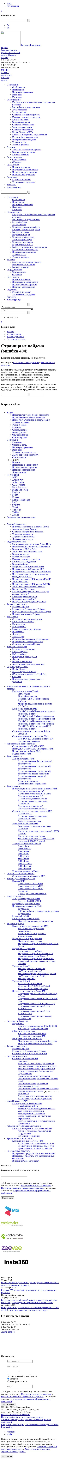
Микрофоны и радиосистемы (26, 107)
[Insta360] (16, 1267)
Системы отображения (23, 125)
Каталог (10, 331)
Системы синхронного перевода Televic (31, 731)
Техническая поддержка (23, 182)
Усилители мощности (22, 534)
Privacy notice (52, 1092)
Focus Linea (23, 846)
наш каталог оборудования (26, 362)
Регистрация (13, 6)
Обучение (17, 162)
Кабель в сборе (19, 654)
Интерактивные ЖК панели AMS (28, 569)
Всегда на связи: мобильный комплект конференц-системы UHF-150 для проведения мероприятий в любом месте (29, 1301)
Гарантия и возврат (21, 179)
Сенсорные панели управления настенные (38, 1088)
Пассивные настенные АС (30, 796)
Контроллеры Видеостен (24, 561)
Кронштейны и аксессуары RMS (27, 1141)
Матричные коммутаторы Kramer (28, 566)
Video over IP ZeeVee (22, 966)
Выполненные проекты (23, 152)
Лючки (15, 659)
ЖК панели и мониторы (23, 1031)
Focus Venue (23, 851)
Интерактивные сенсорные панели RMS (31, 571)
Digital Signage (19, 669)
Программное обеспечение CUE (27, 641)
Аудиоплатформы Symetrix (25, 529)
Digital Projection (20, 490)
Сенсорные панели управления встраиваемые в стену (33, 1084)
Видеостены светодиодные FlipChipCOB (37, 1026)
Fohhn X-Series (25, 863)
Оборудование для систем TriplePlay (29, 674)
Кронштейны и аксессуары (25, 137)
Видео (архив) (19, 432)
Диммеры (16, 634)
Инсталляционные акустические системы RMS (34, 789)
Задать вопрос (8, 1332)
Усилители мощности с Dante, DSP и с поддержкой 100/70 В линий (36, 839)
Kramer (15, 497)
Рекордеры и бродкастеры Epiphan (28, 609)
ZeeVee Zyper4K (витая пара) (31, 968)
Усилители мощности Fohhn (25, 871)
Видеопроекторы (20, 554)
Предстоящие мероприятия (25, 169)
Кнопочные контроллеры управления (36, 1063)
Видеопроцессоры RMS (23, 948)
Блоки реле (23, 1061)
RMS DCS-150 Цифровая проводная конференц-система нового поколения (36, 722)
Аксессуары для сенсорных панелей (35, 1096)
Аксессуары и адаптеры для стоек (28, 664)
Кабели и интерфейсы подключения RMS (32, 1128)
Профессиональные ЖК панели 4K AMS (31, 579)
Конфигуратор (14, 187)
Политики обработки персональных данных (22, 1188)
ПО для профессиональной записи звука (31, 611)
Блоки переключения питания (26, 629)
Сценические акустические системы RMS (32, 811)
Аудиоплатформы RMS (23, 759)
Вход (9, 3)
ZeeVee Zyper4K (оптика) (30, 971)
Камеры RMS (18, 881)
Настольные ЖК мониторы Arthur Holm (31, 546)
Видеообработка (20, 564)
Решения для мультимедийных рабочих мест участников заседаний (36, 1109)
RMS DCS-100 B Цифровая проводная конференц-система (36, 712)
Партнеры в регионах (22, 92)
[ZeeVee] (12, 1254)
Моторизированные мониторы (27, 1038)
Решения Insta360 (20, 916)
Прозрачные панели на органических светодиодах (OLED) (30, 575)
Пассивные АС (25, 813)
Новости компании (21, 167)
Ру (8, 25)
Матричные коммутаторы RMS (27, 938)
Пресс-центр (13, 164)
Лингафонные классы (22, 539)
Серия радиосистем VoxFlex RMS (28, 746)
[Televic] (12, 1229)
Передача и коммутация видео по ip (29, 601)
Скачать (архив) (19, 430)
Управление (12, 616)
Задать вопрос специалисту (25, 455)
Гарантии (16, 427)
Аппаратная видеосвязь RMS (26, 898)
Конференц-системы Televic (25, 691)
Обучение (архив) (20, 435)
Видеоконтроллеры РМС (24, 599)
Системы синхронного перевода (27, 532)
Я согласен (7, 1456)
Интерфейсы (18, 631)
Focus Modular (24, 848)
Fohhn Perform (24, 868)
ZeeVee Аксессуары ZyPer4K (31, 976)
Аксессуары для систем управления (35, 1098)
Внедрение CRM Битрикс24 (25, 1161)
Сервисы (16, 676)
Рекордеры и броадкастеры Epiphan (29, 1051)
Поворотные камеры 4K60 (30, 888)
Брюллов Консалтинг (31, 45)
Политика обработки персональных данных (22, 1417)
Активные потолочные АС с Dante (34, 794)
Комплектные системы (23, 621)
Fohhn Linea (23, 861)
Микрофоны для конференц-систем (35, 704)
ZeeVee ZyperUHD (26, 978)
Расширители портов (28, 781)
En (8, 28)
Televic (15, 507)
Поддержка (12, 177)
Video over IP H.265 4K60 (30, 983)
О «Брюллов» (18, 87)
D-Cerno (22, 701)
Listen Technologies (21, 500)
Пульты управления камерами (32, 893)
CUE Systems (18, 485)
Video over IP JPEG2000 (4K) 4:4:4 (34, 986)
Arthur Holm (18, 482)
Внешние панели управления (32, 784)
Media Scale (23, 858)
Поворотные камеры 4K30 (30, 886)
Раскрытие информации (12, 1424)
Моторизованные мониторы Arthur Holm (31, 544)
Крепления (23, 891)
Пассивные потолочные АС (31, 791)
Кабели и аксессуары (17, 646)
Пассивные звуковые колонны (32, 798)
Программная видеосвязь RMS (27, 906)
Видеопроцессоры (21, 556)
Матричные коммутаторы (30, 941)
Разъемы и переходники (23, 649)
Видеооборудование (16, 541)
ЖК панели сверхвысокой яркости (28, 586)
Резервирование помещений (31, 1113)
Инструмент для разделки (24, 656)
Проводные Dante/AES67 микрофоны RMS (32, 749)
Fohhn (15, 495)
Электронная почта (19, 1381)
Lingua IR (22, 734)
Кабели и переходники (29, 1136)
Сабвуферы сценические (29, 821)
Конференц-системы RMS (24, 709)
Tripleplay (16, 510)
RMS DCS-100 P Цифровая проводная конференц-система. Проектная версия (36, 717)
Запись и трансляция (22, 127)
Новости (16, 462)
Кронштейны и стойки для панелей (35, 1148)
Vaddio (15, 512)
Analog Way (17, 480)
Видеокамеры (24, 913)
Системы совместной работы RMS (28, 876)
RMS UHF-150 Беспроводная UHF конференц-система (34, 727)
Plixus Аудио (24, 694)
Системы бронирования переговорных (30, 639)
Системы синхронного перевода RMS (30, 736)
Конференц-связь (20, 120)
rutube (9, 1434)
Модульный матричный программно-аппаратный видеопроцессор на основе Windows (36, 961)
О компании (12, 85)
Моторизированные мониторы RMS (35, 1043)
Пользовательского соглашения (36, 1185)
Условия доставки (20, 144)
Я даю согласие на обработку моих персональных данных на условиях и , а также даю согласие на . (28, 1188)
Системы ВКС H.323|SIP (29, 901)
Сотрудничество (14, 157)
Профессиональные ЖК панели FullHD (31, 584)
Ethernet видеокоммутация (24, 596)
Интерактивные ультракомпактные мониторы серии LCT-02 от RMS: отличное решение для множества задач (30, 1308)
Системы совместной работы (26, 115)
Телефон (14, 1379)
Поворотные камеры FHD (30, 883)
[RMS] (12, 1216)
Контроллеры (18, 624)
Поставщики (18, 90)
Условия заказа (19, 142)
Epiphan (16, 492)
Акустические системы (23, 537)
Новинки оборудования (23, 174)
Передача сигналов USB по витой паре (36, 1003)
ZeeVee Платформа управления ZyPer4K (37, 973)
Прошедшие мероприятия (24, 172)
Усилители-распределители (31, 928)
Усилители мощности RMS (25, 823)
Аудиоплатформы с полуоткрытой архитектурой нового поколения (34, 772)
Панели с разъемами (22, 661)
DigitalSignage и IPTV (28, 1106)
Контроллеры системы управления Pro (36, 1068)
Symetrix (16, 505)
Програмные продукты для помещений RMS (33, 1153)
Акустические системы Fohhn (26, 843)
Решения (11, 147)
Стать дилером (19, 159)
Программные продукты (24, 139)
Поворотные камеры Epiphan (26, 614)
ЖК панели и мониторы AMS (32, 1033)
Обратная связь (19, 445)
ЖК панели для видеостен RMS (27, 551)
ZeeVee (15, 515)
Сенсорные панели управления (27, 619)
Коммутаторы (24, 931)
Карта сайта (6, 1427)
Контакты (17, 97)
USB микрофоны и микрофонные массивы (38, 911)
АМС (14, 477)
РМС (14, 502)
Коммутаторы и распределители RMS (30, 926)
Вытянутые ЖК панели (23, 589)
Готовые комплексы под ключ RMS (41, 1424)
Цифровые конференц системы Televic (30, 527)
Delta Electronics (19, 487)
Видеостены (18, 1023)
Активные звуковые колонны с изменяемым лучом (32, 817)
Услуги (10, 412)
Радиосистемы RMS (21, 754)
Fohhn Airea (23, 856)
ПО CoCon (23, 706)
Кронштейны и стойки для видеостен (36, 1146)
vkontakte (11, 1432)
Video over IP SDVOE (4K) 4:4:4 (33, 988)
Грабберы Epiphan (20, 606)
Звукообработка (19, 110)
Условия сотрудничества (24, 452)
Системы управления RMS (25, 1058)
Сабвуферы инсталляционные (32, 808)
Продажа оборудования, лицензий (28, 417)
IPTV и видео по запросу (24, 671)
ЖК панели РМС (20, 581)
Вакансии (17, 95)
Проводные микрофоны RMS (26, 751)
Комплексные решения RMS (25, 918)
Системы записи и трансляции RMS (29, 1053)
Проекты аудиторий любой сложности (30, 415)
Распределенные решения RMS (27, 1103)
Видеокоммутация (21, 122)
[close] (58, 1092)
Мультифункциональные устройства (35, 921)
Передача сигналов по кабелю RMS (29, 991)
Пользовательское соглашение (21, 517)
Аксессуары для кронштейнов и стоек (36, 1143)
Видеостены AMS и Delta (24, 549)
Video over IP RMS (21, 981)
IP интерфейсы (19, 626)
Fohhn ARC (23, 853)
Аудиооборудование (16, 524)
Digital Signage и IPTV (22, 132)
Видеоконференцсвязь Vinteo (26, 903)
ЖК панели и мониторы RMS (32, 1036)
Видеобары (23, 908)
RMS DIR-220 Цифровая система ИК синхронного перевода (35, 740)
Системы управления (22, 129)
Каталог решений (20, 154)
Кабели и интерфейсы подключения (29, 134)
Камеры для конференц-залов (26, 117)
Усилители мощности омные (31, 836)
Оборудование (14, 100)
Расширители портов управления (34, 1076)
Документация (19, 472)
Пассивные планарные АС (30, 806)
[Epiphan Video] (12, 1242)
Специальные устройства (30, 951)
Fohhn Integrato (25, 866)
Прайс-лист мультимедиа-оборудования (31, 420)
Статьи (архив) (19, 437)
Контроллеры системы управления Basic (37, 1066)
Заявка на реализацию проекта (26, 149)
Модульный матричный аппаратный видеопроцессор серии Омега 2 (35, 954)
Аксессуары (18, 636)
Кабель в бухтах (19, 651)
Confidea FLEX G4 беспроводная (33, 699)
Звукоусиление (19, 112)
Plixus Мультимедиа (27, 696)
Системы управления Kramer (26, 644)
